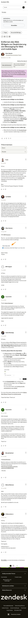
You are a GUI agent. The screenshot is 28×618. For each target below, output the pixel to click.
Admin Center (8, 353)
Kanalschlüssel (22, 130)
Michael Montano (6, 459)
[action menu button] (26, 159)
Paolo (6, 159)
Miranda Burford (9, 453)
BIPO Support (7, 234)
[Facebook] (5, 36)
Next (17, 566)
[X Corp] (7, 36)
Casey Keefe (8, 296)
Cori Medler (8, 196)
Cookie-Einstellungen (14, 607)
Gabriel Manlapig (9, 303)
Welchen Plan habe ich (22, 61)
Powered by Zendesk (15, 614)
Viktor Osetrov (9, 228)
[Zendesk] (14, 597)
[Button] (2, 138)
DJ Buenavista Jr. (9, 514)
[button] (13, 573)
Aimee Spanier (9, 53)
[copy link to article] (2, 36)
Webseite (21, 102)
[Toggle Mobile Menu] (25, 2)
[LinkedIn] (9, 36)
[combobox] (14, 148)
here (19, 169)
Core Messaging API (6, 171)
